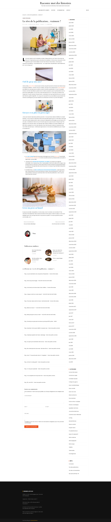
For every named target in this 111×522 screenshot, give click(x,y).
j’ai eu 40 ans (32, 86)
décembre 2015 (72, 358)
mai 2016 (71, 345)
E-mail (47, 406)
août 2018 (71, 300)
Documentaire (72, 398)
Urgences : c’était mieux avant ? (30, 499)
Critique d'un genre (73, 382)
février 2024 (71, 117)
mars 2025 (71, 75)
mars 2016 (71, 352)
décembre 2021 (72, 202)
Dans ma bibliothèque (74, 385)
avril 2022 (71, 189)
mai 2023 (71, 146)
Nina (43, 24)
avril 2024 (71, 110)
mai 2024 (71, 107)
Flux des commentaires (74, 470)
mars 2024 (71, 114)
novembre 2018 (72, 296)
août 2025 (71, 58)
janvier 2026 (71, 42)
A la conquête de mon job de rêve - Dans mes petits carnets (41, 375)
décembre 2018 (72, 293)
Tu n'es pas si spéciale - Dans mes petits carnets (38, 369)
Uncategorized (72, 453)
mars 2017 (71, 319)
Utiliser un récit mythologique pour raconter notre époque (33, 495)
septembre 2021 (72, 212)
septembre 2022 (73, 172)
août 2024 (71, 97)
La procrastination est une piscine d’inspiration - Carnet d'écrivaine (42, 274)
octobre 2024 (72, 91)
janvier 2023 (71, 159)
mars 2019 (71, 290)
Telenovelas (71, 450)
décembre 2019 (72, 280)
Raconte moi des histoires (55, 3)
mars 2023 (71, 153)
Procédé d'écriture (73, 431)
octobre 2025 (72, 52)
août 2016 (71, 339)
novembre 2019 (72, 283)
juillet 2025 (71, 61)
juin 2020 (71, 261)
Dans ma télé (72, 388)
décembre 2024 (72, 84)
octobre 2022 (72, 169)
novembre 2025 (72, 48)
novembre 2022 (72, 166)
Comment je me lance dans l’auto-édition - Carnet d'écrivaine (41, 287)
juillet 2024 (71, 101)
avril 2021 (71, 228)
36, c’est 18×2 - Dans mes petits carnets (36, 382)
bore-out (57, 156)
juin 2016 (71, 342)
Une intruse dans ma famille (58, 224)
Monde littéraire (72, 421)
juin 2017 (71, 316)
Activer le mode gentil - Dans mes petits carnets (38, 362)
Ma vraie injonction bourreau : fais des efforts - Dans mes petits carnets (43, 348)
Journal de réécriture (74, 411)
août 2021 (71, 215)
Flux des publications (73, 467)
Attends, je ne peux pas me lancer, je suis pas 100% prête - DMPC (42, 321)
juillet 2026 (71, 26)
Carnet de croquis (73, 375)
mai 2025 (71, 68)
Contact (68, 10)
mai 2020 (71, 264)
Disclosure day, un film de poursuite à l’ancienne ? (31, 503)
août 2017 (71, 313)
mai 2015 (71, 362)
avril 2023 (71, 150)
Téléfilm (71, 447)
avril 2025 (71, 71)
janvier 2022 (71, 199)
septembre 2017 (72, 309)
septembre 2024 (73, 94)
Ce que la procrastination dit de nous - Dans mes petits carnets (41, 341)
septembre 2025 (73, 55)
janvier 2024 (71, 120)
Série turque (71, 444)
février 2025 (71, 78)
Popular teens (72, 427)
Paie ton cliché (72, 424)
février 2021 (71, 234)
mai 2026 (71, 29)
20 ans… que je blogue (57, 258)
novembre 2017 (72, 306)
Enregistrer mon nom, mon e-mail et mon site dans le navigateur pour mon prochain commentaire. (44, 422)
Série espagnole (72, 440)
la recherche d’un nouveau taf (32, 157)
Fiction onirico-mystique (74, 401)
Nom (26, 406)
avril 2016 (71, 349)
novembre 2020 (72, 244)
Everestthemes (34, 520)
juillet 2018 (71, 303)
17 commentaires (49, 24)
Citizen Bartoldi (60, 10)
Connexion (71, 464)
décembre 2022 (72, 163)
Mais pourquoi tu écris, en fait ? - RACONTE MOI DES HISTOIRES (41, 314)
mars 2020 (71, 270)
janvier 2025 (71, 81)
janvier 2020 (71, 277)
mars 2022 (71, 192)
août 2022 (71, 176)
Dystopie (53, 10)
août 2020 (71, 254)
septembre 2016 (72, 336)
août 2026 (71, 22)
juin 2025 (71, 65)
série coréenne (72, 437)
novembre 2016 (72, 329)
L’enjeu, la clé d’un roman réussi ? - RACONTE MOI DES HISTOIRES (42, 294)
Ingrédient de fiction (73, 408)
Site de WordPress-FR (74, 473)
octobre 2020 (72, 247)
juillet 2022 (71, 179)
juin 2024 (71, 104)
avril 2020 (71, 267)
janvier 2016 (71, 355)
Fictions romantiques (74, 404)
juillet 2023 (71, 140)
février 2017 (71, 322)
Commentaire (28, 395)
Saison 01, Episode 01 (73, 434)
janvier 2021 (71, 238)
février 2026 (71, 39)
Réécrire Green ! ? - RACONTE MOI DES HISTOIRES (38, 307)
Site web (27, 413)
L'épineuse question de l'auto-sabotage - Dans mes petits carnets (42, 335)
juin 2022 (71, 182)
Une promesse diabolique (29, 224)
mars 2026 (71, 35)
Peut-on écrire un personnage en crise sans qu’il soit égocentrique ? (33, 512)
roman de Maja (61, 87)
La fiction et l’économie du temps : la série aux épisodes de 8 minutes (32, 507)
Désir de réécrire (73, 395)
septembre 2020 (73, 251)
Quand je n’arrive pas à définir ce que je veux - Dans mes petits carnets (43, 328)
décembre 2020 (72, 241)
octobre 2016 (72, 332)
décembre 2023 (72, 123)
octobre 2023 (72, 130)
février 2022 (71, 195)
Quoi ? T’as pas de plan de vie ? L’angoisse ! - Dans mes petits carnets (43, 355)
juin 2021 (70, 221)
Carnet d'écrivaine (26, 18)
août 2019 (71, 287)
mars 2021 (71, 231)
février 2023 (71, 156)
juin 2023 (71, 143)
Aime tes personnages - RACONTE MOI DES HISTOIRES (39, 280)
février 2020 (71, 274)
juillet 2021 (71, 218)
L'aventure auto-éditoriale (75, 414)
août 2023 (71, 137)
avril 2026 (71, 32)
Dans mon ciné (72, 391)
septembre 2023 (73, 133)
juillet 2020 (71, 257)
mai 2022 (71, 185)
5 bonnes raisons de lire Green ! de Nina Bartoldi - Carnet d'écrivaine (43, 301)
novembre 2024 (72, 88)
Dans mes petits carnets (43, 10)
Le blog (70, 418)
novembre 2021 (72, 205)
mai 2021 (71, 225)
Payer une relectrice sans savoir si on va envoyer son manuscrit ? (58, 251)
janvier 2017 (71, 326)
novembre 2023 (72, 127)
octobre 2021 (72, 208)
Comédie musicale (73, 378)
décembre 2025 (72, 45)
